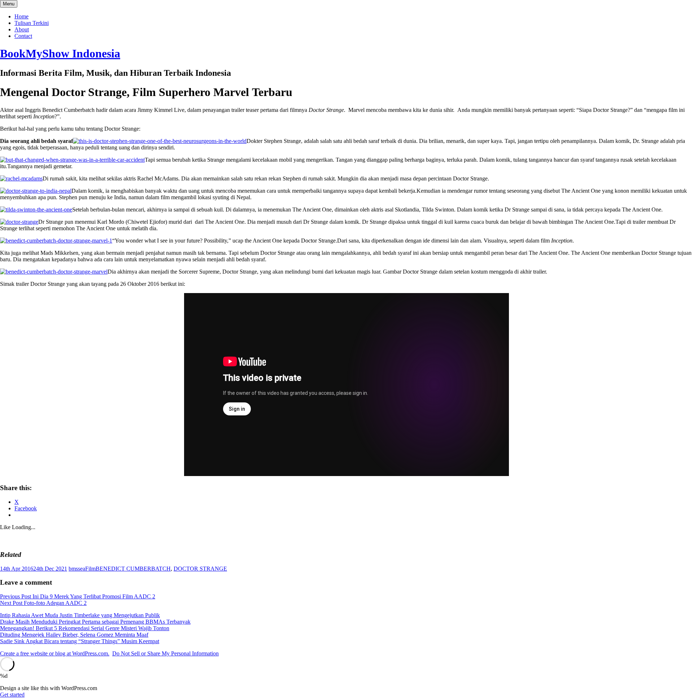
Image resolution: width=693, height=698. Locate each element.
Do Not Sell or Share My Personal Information (165, 653)
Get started (12, 695)
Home (21, 16)
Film (90, 569)
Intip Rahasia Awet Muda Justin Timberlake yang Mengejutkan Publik (80, 615)
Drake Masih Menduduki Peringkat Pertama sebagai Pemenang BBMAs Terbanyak (95, 622)
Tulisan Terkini (31, 23)
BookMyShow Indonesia (60, 53)
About (21, 29)
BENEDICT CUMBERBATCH (133, 569)
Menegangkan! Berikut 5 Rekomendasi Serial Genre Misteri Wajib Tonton (84, 628)
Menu (8, 3)
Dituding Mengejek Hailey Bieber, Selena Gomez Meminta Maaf (74, 635)
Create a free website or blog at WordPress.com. (54, 653)
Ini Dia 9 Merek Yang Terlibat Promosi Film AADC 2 (77, 596)
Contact (23, 36)
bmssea (77, 569)
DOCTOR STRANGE (200, 569)
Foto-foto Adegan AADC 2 (43, 603)
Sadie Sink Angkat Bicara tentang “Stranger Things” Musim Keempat (79, 641)
